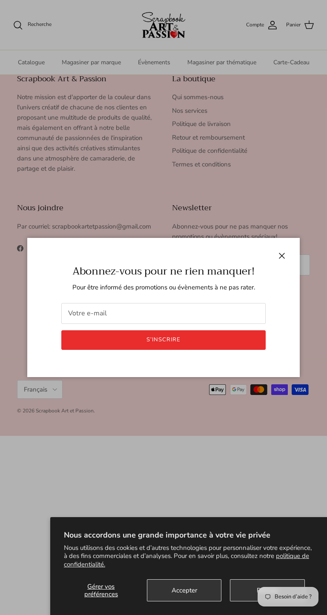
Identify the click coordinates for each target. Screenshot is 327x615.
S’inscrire (163, 339)
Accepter (184, 590)
